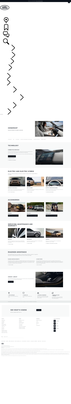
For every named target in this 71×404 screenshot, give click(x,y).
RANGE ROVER (3, 320)
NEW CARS (3, 329)
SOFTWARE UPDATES (21, 322)
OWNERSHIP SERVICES (21, 320)
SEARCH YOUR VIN (21, 323)
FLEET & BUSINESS (4, 324)
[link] (35, 13)
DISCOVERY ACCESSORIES (22, 328)
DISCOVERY (3, 321)
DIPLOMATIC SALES (4, 325)
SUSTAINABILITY (38, 325)
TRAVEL (37, 321)
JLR (36, 324)
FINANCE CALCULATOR (4, 331)
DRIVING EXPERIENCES (39, 320)
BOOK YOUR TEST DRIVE (4, 332)
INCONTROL (20, 321)
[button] (35, 2)
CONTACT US (3, 326)
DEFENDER (3, 322)
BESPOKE (3, 323)
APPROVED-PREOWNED (4, 330)
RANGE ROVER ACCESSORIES (22, 326)
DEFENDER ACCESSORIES (22, 327)
